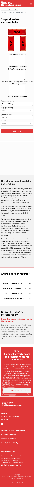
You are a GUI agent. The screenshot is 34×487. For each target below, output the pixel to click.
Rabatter (4, 419)
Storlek (3, 121)
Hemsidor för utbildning (13, 299)
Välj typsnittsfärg (7, 108)
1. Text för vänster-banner (17, 54)
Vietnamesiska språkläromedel (12, 463)
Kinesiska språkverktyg (12, 284)
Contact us (19, 479)
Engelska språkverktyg (12, 294)
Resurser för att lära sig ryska (11, 456)
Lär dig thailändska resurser (11, 465)
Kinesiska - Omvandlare (9, 10)
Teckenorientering (7, 101)
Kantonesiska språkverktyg (15, 289)
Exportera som (6, 114)
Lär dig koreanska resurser (10, 458)
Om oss (4, 413)
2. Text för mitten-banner (17, 69)
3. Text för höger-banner (17, 84)
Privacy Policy (22, 477)
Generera (17, 131)
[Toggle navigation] (31, 4)
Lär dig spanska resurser (10, 460)
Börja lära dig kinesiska (10, 416)
